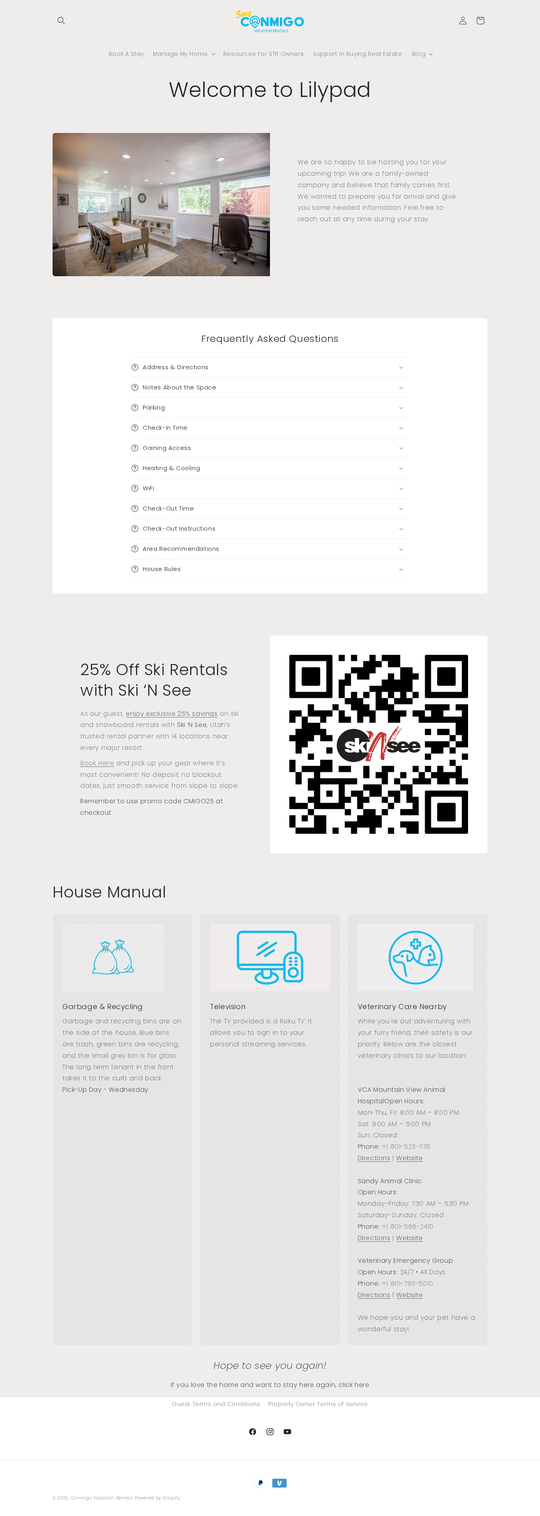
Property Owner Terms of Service (318, 1404)
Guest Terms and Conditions (216, 1404)
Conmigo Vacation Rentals (103, 1498)
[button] (61, 20)
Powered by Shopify (157, 1498)
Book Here (97, 763)
